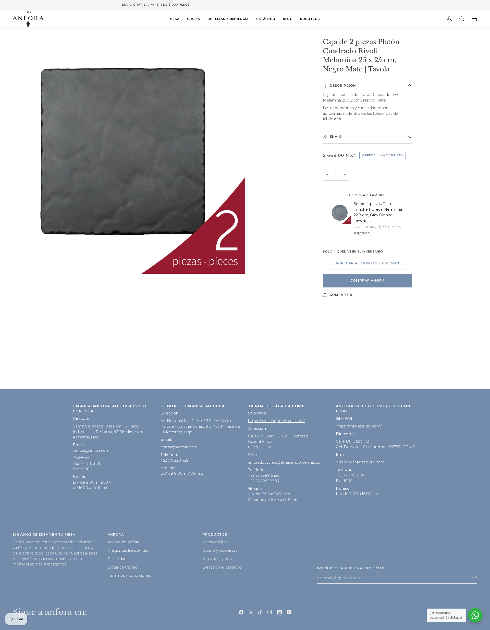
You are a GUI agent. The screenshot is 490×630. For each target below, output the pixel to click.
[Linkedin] (279, 612)
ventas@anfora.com (91, 450)
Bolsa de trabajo (123, 567)
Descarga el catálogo (222, 567)
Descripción (342, 85)
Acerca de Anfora (123, 542)
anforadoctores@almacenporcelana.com (285, 462)
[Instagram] (269, 612)
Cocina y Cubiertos (220, 550)
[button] (174, 19)
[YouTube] (289, 612)
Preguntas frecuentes (128, 550)
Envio (335, 136)
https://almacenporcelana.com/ (276, 421)
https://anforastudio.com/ (359, 426)
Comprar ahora (367, 280)
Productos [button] (215, 534)
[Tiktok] (260, 612)
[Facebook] (241, 612)
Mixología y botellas (221, 559)
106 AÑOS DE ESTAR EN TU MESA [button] (44, 534)
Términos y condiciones (129, 575)
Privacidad (117, 559)
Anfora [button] (116, 534)
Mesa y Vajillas (215, 542)
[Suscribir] (473, 577)
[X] (251, 612)
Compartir (340, 295)
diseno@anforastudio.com (360, 462)
